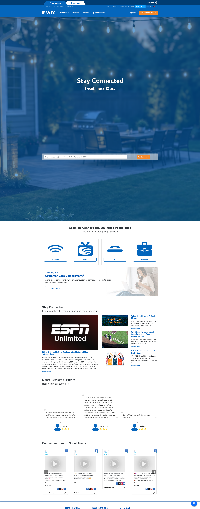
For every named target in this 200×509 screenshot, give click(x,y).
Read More (46, 371)
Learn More (55, 288)
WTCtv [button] (75, 13)
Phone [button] (85, 13)
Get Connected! (143, 157)
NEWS (132, 6)
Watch (85, 259)
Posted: (49, 492)
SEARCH (149, 6)
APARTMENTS (99, 13)
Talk (114, 259)
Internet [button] (63, 13)
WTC (151, 2)
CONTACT (116, 6)
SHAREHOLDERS (125, 6)
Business (144, 259)
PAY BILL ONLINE (140, 6)
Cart (134, 13)
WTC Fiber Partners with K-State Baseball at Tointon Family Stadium (143, 334)
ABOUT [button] (109, 6)
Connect (55, 259)
